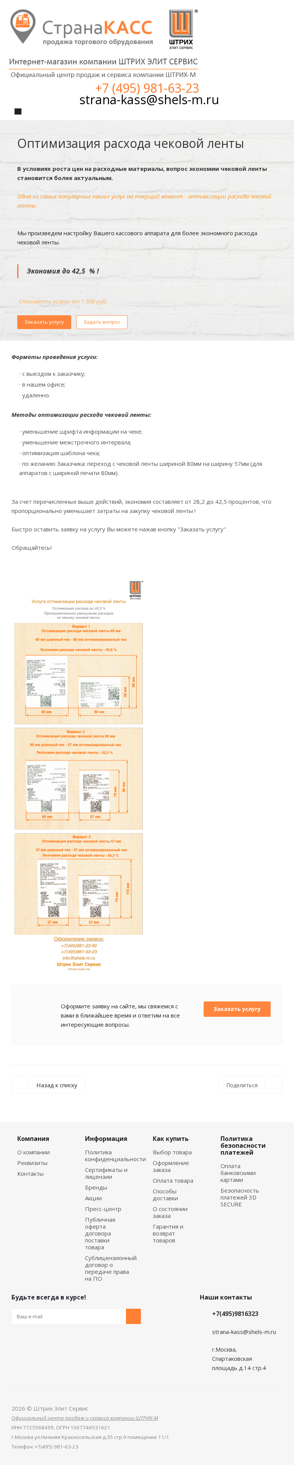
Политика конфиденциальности (115, 1155)
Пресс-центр (103, 1209)
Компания (33, 1138)
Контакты (30, 1173)
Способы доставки (165, 1194)
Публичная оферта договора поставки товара (100, 1233)
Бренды (96, 1187)
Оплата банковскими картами (238, 1172)
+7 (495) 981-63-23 (147, 88)
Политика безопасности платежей (243, 1145)
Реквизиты (32, 1163)
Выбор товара (172, 1152)
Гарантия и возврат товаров (168, 1233)
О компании (33, 1152)
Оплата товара (173, 1180)
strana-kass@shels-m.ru (149, 99)
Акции (93, 1198)
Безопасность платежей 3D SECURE (239, 1197)
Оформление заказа (171, 1166)
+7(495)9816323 (235, 1313)
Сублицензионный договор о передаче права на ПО (111, 1268)
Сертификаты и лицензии (106, 1173)
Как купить (171, 1138)
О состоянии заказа (170, 1212)
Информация (106, 1138)
